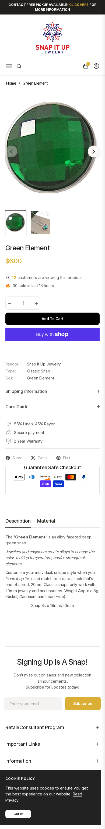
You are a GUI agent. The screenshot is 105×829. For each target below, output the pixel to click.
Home (11, 83)
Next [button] (94, 151)
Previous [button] (11, 151)
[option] (52, 149)
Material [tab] (46, 521)
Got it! (18, 814)
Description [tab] (18, 521)
